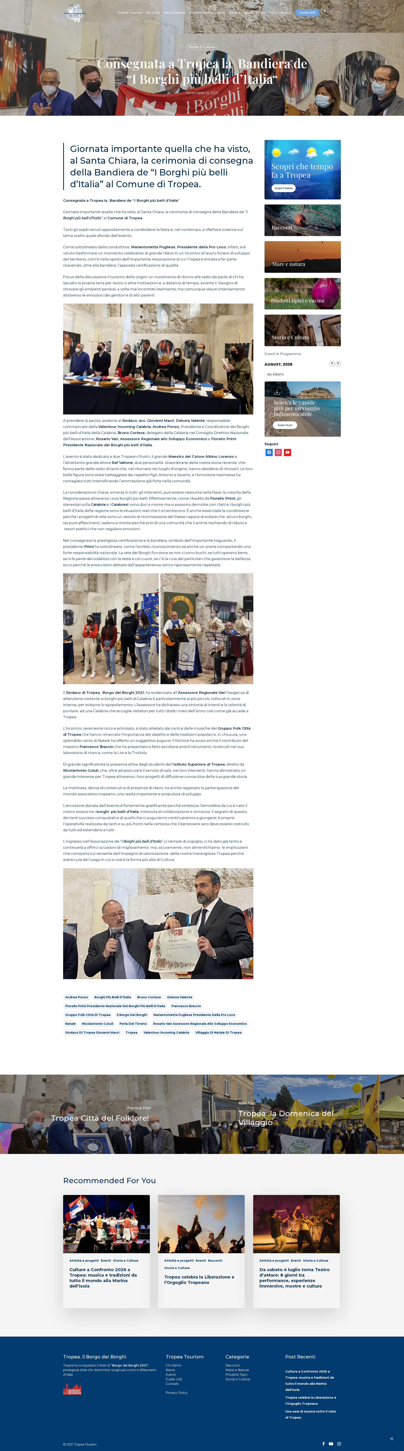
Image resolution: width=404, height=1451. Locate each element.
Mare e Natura (237, 1370)
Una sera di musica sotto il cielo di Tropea (310, 1414)
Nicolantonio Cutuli (97, 1024)
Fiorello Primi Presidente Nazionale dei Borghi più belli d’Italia (115, 1006)
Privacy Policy (176, 1393)
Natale (70, 1024)
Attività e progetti (84, 1260)
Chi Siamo (174, 1365)
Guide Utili (174, 1379)
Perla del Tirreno (133, 1024)
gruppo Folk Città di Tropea (87, 1015)
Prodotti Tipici (236, 1375)
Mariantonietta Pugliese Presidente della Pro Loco (194, 1015)
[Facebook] (269, 452)
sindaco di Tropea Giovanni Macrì (92, 1032)
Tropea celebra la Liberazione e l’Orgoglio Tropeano (310, 1401)
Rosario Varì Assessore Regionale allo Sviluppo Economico (200, 1024)
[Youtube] (287, 452)
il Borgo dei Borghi (132, 1015)
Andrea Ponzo (76, 997)
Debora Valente (179, 997)
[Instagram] (278, 452)
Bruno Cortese (149, 997)
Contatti (172, 1384)
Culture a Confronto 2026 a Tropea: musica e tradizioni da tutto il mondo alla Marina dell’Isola (309, 1381)
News (170, 1370)
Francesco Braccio (186, 1006)
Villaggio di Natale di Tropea (218, 1032)
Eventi (106, 1260)
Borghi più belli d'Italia (112, 997)
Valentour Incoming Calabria (166, 1032)
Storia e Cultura (202, 47)
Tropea (131, 1032)
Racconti (215, 1260)
